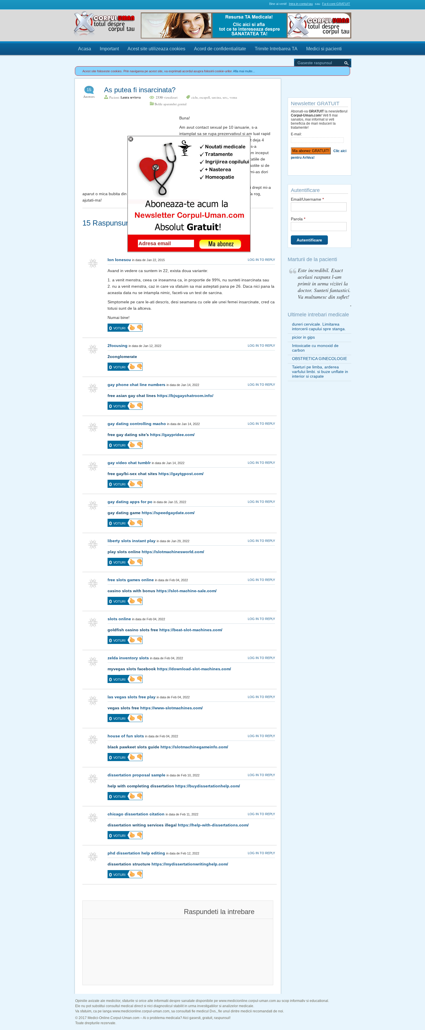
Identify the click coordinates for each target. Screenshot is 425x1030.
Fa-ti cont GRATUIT (336, 3)
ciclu (194, 97)
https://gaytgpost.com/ (181, 473)
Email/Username (307, 199)
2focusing (118, 345)
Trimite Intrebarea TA (276, 48)
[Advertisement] (125, 151)
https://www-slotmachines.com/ (171, 708)
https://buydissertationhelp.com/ (207, 786)
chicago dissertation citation (136, 814)
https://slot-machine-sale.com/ (186, 590)
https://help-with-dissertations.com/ (213, 825)
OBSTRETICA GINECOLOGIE (319, 358)
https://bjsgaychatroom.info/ (185, 395)
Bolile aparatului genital (170, 104)
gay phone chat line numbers (136, 384)
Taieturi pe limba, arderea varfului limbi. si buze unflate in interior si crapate (320, 372)
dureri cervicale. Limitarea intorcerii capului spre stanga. (319, 326)
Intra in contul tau (301, 3)
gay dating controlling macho (137, 423)
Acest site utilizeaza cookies (156, 48)
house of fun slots (126, 736)
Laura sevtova (131, 97)
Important (109, 48)
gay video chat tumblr (129, 462)
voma (233, 97)
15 (89, 89)
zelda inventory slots (128, 658)
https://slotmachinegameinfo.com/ (194, 747)
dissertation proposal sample (136, 775)
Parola (298, 219)
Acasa (84, 48)
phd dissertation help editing (136, 853)
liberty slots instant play (132, 540)
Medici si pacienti (324, 48)
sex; (225, 97)
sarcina (216, 97)
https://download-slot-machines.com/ (194, 669)
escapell (204, 97)
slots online (119, 618)
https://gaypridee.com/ (172, 434)
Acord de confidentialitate (220, 48)
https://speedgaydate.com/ (168, 512)
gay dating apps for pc (130, 501)
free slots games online (131, 579)
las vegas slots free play (132, 697)
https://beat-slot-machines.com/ (190, 629)
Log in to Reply (261, 259)
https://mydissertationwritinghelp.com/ (189, 864)
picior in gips (303, 337)
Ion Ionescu (119, 259)
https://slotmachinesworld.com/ (173, 551)
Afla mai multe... (244, 71)
